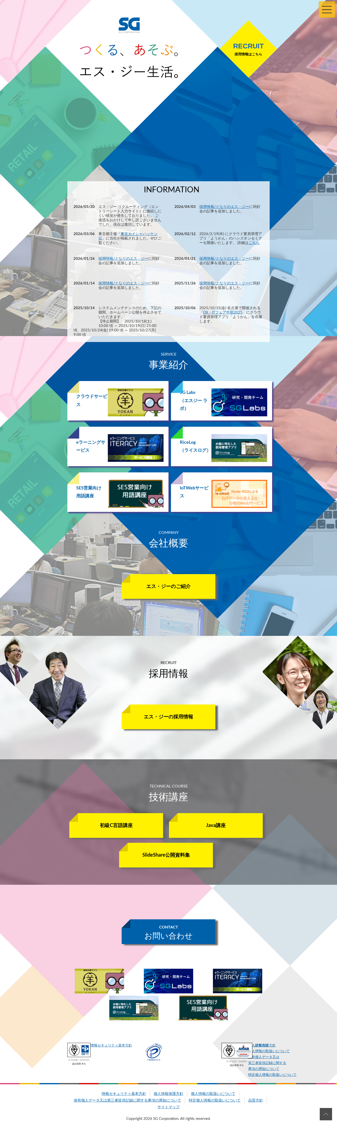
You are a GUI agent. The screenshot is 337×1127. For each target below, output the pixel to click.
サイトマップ (168, 1107)
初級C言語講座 (116, 825)
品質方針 (262, 1045)
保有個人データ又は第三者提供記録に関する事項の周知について (127, 1100)
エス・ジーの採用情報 (168, 716)
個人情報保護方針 (168, 1094)
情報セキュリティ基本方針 (111, 1045)
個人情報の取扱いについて (213, 1094)
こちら (254, 243)
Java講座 (216, 825)
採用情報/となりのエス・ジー (224, 207)
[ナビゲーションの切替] (327, 9)
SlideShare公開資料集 (166, 855)
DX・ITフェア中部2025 (223, 312)
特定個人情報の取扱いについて (272, 1075)
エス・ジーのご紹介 (168, 586)
